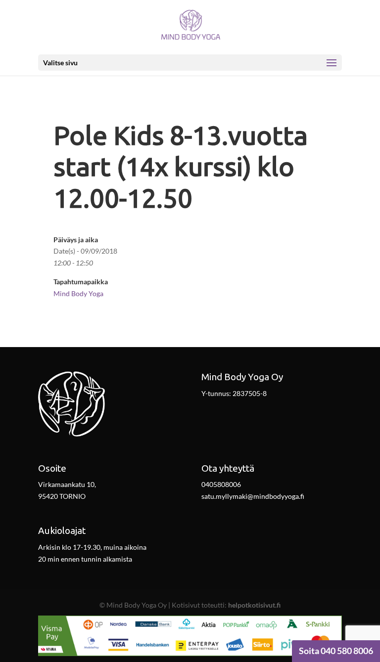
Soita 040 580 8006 (336, 650)
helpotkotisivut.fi (254, 605)
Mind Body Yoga (78, 293)
